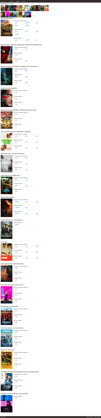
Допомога (23, 1)
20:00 (26, 70)
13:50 (37, 136)
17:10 (26, 158)
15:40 (26, 201)
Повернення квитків (89, 417)
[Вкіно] (1, 1)
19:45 (16, 398)
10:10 (16, 114)
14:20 (16, 179)
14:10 (16, 49)
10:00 (16, 158)
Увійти (18, 1)
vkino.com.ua (3, 417)
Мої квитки (11, 1)
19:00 (26, 25)
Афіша (5, 1)
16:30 (16, 92)
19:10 (26, 49)
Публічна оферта (97, 417)
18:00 (16, 25)
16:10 (37, 22)
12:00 (16, 22)
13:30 (26, 22)
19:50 (26, 179)
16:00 (16, 70)
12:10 (16, 289)
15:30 (16, 201)
